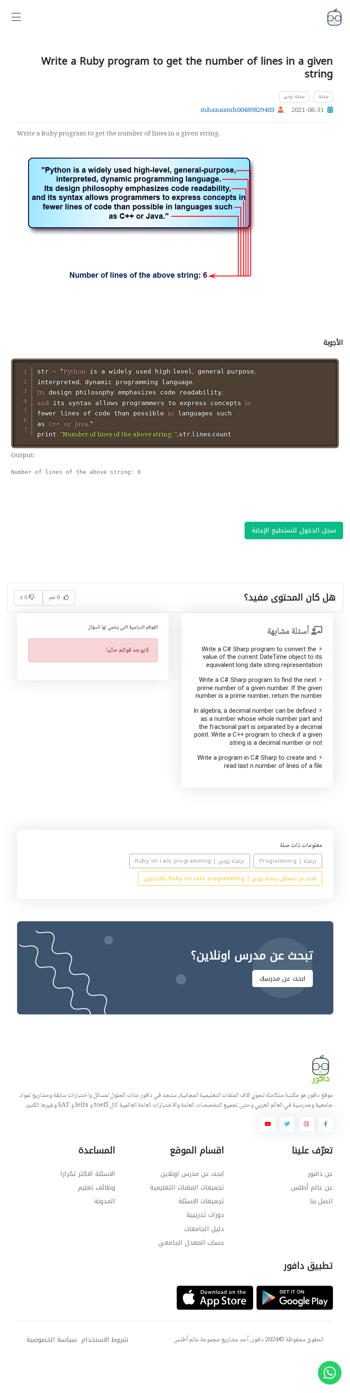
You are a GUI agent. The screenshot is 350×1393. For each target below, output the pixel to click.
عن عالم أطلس (312, 1187)
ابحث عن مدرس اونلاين (192, 1174)
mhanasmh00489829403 (237, 110)
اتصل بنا (321, 1201)
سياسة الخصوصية (51, 1340)
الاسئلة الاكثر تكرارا (87, 1174)
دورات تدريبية (205, 1215)
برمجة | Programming (288, 861)
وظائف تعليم (96, 1187)
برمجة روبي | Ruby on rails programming (189, 861)
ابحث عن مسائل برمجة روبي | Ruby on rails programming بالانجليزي (229, 878)
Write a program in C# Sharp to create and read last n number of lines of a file (259, 762)
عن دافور (320, 1174)
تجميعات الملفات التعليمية (187, 1187)
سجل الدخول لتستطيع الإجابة (294, 530)
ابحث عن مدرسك (282, 979)
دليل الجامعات (204, 1229)
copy (307, 366)
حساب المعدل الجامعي (191, 1243)
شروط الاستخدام (105, 1340)
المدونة (104, 1201)
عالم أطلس (186, 1340)
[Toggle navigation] (16, 17)
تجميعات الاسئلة (201, 1201)
